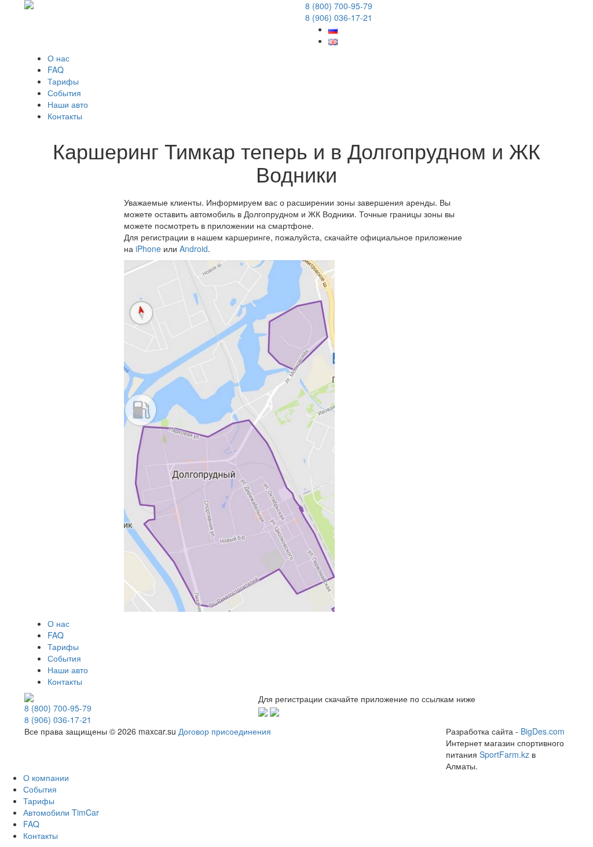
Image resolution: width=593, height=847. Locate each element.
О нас (58, 58)
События (64, 92)
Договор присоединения (224, 731)
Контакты (64, 116)
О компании (46, 777)
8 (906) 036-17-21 (338, 17)
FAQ (55, 69)
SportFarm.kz (504, 754)
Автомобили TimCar (61, 812)
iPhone (148, 248)
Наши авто (67, 104)
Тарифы (63, 81)
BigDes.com (543, 731)
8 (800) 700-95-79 (338, 6)
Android (194, 248)
